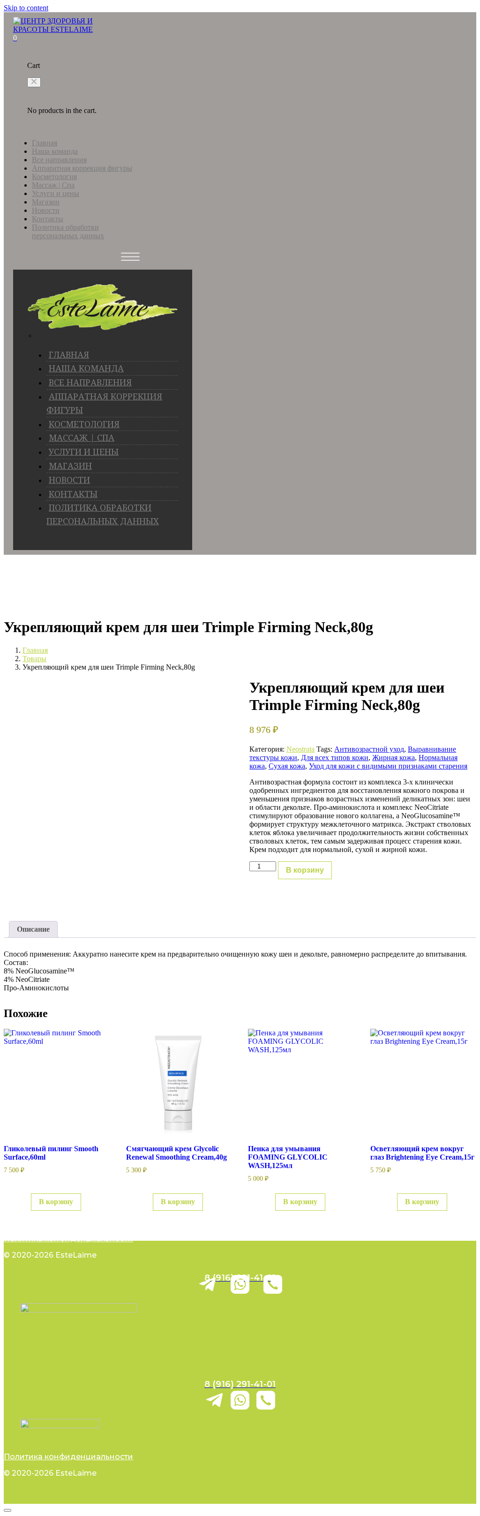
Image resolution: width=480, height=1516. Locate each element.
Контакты (47, 219)
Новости (46, 210)
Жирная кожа (393, 758)
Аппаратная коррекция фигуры (82, 168)
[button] (34, 82)
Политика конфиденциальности (68, 1238)
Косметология (54, 177)
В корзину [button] (56, 1202)
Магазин (46, 202)
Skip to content (26, 8)
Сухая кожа (287, 766)
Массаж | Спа (53, 185)
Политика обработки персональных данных (68, 231)
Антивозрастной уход (369, 749)
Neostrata (300, 749)
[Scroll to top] (7, 1510)
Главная (44, 143)
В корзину (305, 870)
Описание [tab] (33, 929)
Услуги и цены (55, 193)
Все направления (59, 160)
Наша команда (55, 151)
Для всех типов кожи (334, 758)
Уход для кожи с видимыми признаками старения (388, 766)
